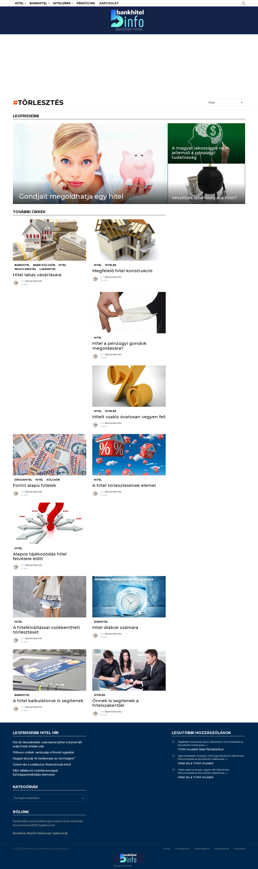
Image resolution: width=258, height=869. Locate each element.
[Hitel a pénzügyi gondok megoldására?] (129, 312)
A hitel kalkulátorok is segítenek (48, 700)
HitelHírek (62, 3)
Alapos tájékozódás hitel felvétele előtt (40, 556)
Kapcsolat (109, 3)
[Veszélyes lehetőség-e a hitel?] (206, 184)
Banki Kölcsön (44, 265)
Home (166, 848)
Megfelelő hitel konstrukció (122, 270)
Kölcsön (53, 479)
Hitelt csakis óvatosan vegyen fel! (128, 416)
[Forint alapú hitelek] (49, 454)
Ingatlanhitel (25, 269)
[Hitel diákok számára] (129, 596)
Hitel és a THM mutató (195, 763)
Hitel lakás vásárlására (37, 274)
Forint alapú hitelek (34, 485)
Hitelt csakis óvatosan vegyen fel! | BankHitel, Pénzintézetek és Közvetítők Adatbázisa (203, 771)
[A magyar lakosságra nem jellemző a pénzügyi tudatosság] (206, 143)
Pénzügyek (86, 3)
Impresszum (182, 848)
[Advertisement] (129, 64)
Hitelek (110, 265)
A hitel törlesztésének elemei (124, 485)
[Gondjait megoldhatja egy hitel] (90, 163)
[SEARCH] (243, 3)
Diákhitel (101, 621)
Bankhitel (38, 3)
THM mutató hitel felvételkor (201, 749)
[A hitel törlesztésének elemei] (129, 454)
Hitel (19, 3)
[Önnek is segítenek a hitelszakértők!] (129, 670)
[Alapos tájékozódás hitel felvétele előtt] (49, 523)
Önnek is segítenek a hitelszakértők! (115, 703)
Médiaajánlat (221, 848)
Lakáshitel (48, 269)
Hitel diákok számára (115, 627)
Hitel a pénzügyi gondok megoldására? (119, 345)
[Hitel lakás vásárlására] (49, 240)
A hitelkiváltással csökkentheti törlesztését (46, 630)
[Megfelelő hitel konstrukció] (129, 240)
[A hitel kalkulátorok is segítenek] (49, 670)
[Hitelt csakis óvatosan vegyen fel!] (129, 386)
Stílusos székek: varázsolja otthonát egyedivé (43, 752)
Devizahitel (23, 479)
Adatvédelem (202, 848)
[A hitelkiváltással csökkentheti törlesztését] (49, 596)
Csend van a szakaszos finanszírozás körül (42, 764)
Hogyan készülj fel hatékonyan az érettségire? (44, 758)
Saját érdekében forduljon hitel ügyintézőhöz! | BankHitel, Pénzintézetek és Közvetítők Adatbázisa (211, 757)
